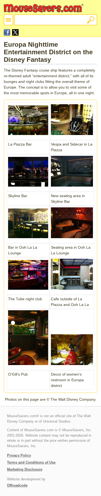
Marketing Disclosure (24, 469)
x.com (15, 32)
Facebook (7, 32)
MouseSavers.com (44, 8)
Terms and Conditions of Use (31, 462)
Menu (8, 19)
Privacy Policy (19, 455)
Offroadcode (17, 485)
